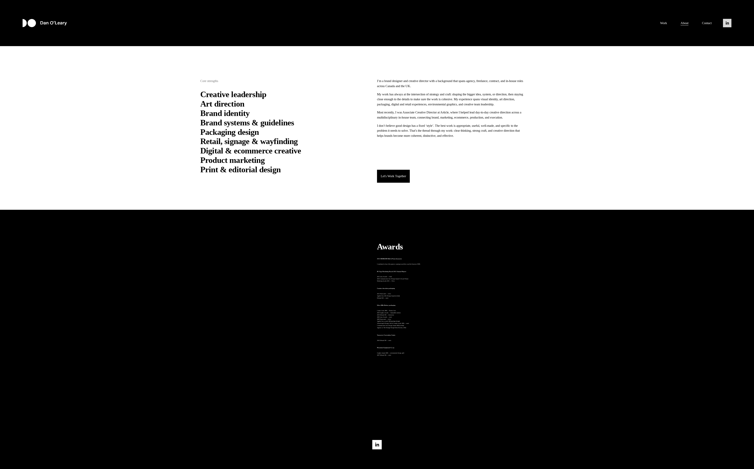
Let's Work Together (393, 176)
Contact (707, 23)
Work (663, 23)
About (684, 23)
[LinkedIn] (727, 23)
